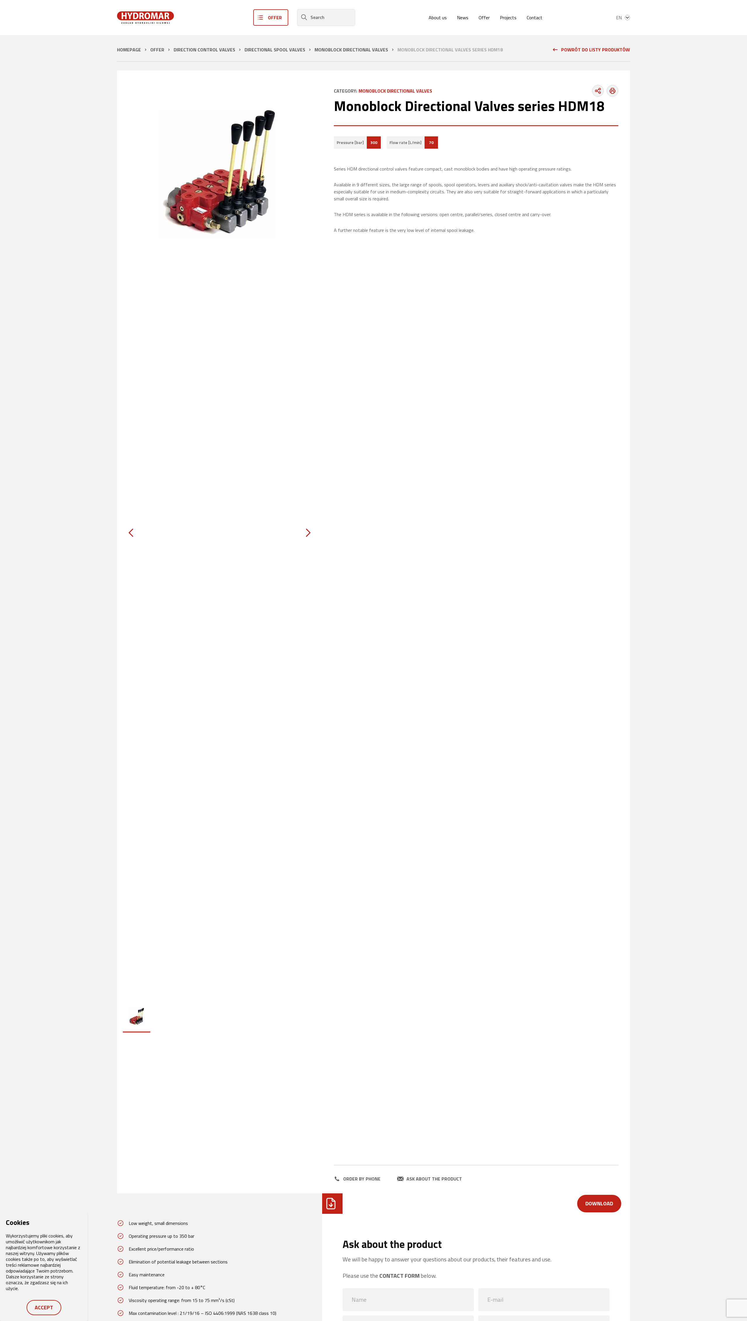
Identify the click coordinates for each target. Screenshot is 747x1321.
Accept (44, 1307)
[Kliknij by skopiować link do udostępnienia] (598, 91)
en (619, 17)
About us (438, 17)
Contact (534, 17)
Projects (508, 17)
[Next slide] (308, 533)
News (462, 17)
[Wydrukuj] (612, 91)
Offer (484, 17)
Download (599, 1203)
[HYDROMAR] (145, 17)
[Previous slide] (131, 533)
